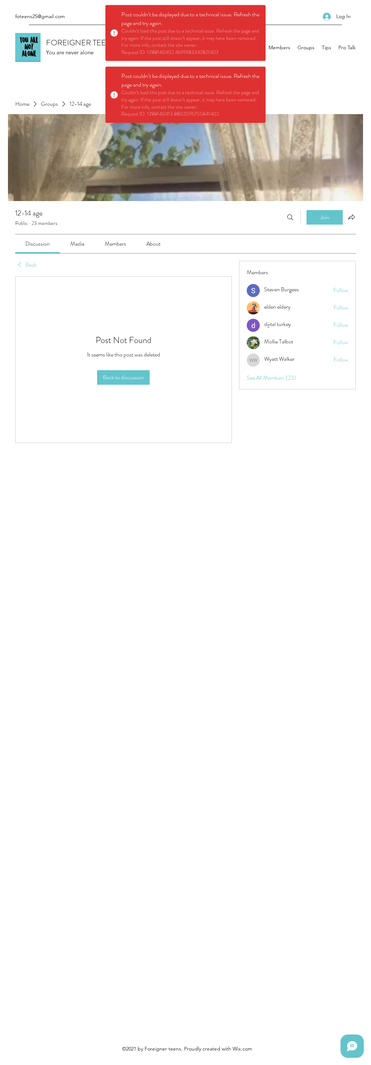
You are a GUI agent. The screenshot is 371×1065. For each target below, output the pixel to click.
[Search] (290, 217)
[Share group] (351, 217)
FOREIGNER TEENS (81, 42)
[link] (37, 243)
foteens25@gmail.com (40, 16)
